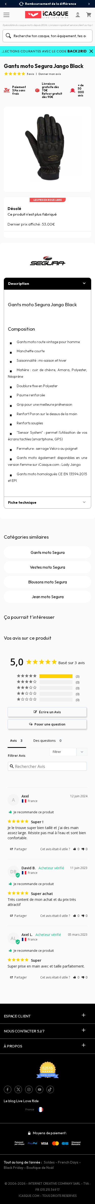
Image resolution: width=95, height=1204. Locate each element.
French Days (68, 1162)
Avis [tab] (13, 740)
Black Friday (13, 1167)
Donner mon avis (50, 74)
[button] (76, 849)
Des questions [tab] (44, 740)
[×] (91, 52)
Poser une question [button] (49, 724)
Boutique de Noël (40, 1167)
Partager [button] (20, 849)
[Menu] (5, 14)
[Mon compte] (78, 15)
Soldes (49, 1162)
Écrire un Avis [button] (50, 712)
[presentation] (6, 4)
